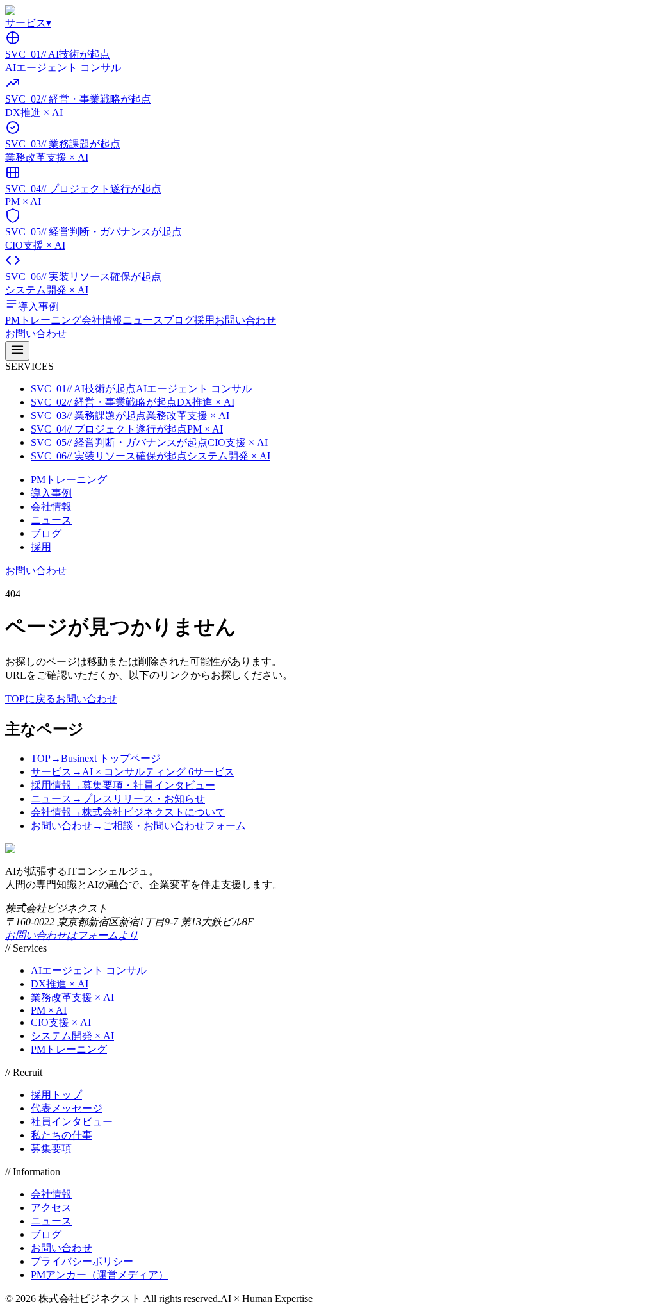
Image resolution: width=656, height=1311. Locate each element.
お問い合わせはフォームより (71, 935)
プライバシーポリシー (82, 1261)
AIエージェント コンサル (89, 970)
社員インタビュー (72, 1121)
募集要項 (51, 1148)
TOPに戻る (30, 698)
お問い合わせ (245, 320)
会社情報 (101, 320)
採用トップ (56, 1094)
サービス (28, 22)
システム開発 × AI (72, 1035)
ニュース (142, 320)
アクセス (51, 1207)
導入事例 (51, 493)
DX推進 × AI (59, 983)
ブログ (178, 320)
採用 (204, 320)
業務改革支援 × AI (72, 997)
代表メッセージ (66, 1108)
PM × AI (49, 1010)
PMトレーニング (43, 320)
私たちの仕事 (61, 1135)
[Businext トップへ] (28, 10)
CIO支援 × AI (61, 1022)
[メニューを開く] (17, 351)
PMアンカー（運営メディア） (99, 1274)
